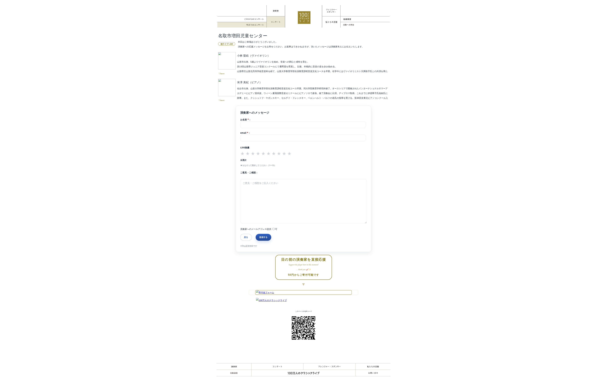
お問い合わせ (373, 373)
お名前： (245, 119)
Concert (277, 366)
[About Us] (331, 21)
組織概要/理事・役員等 (365, 19)
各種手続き (365, 25)
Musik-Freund (234, 373)
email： (245, 132)
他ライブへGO (227, 44)
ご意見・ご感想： (249, 172)
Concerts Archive (242, 25)
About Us (373, 366)
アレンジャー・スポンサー (329, 366)
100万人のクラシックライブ (304, 17)
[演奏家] (276, 10)
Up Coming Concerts (242, 19)
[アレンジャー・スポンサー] (331, 10)
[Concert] (276, 21)
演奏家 (234, 366)
